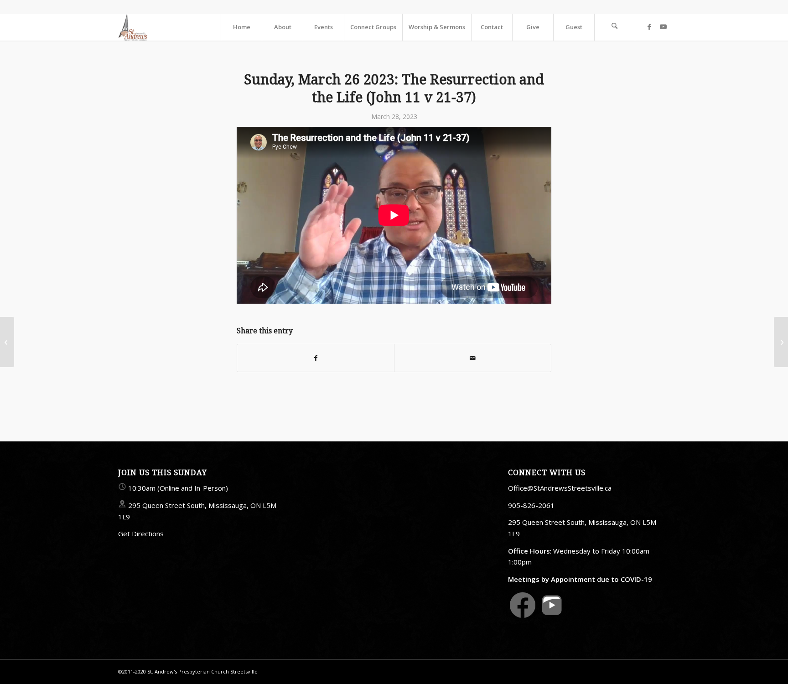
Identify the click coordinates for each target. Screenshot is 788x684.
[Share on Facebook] (315, 358)
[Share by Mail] (472, 358)
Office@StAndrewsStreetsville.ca (560, 487)
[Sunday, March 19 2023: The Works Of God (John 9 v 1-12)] (7, 342)
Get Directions (141, 533)
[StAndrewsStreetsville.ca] (132, 27)
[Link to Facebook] (649, 26)
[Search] (614, 27)
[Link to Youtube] (663, 26)
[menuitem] (241, 27)
